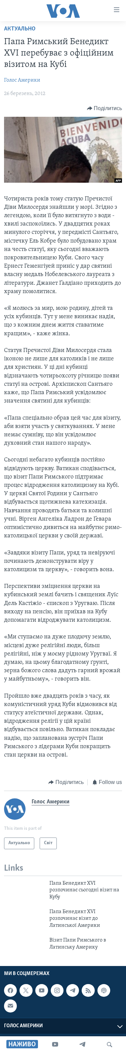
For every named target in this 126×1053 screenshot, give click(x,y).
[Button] (104, 108)
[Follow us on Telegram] (72, 990)
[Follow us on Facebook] (10, 990)
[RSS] (88, 990)
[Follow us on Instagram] (57, 990)
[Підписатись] (10, 1005)
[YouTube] (55, 1044)
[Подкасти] (103, 990)
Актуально (20, 29)
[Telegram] (82, 1044)
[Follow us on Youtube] (41, 990)
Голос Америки (22, 80)
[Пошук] (109, 1044)
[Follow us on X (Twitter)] (25, 990)
